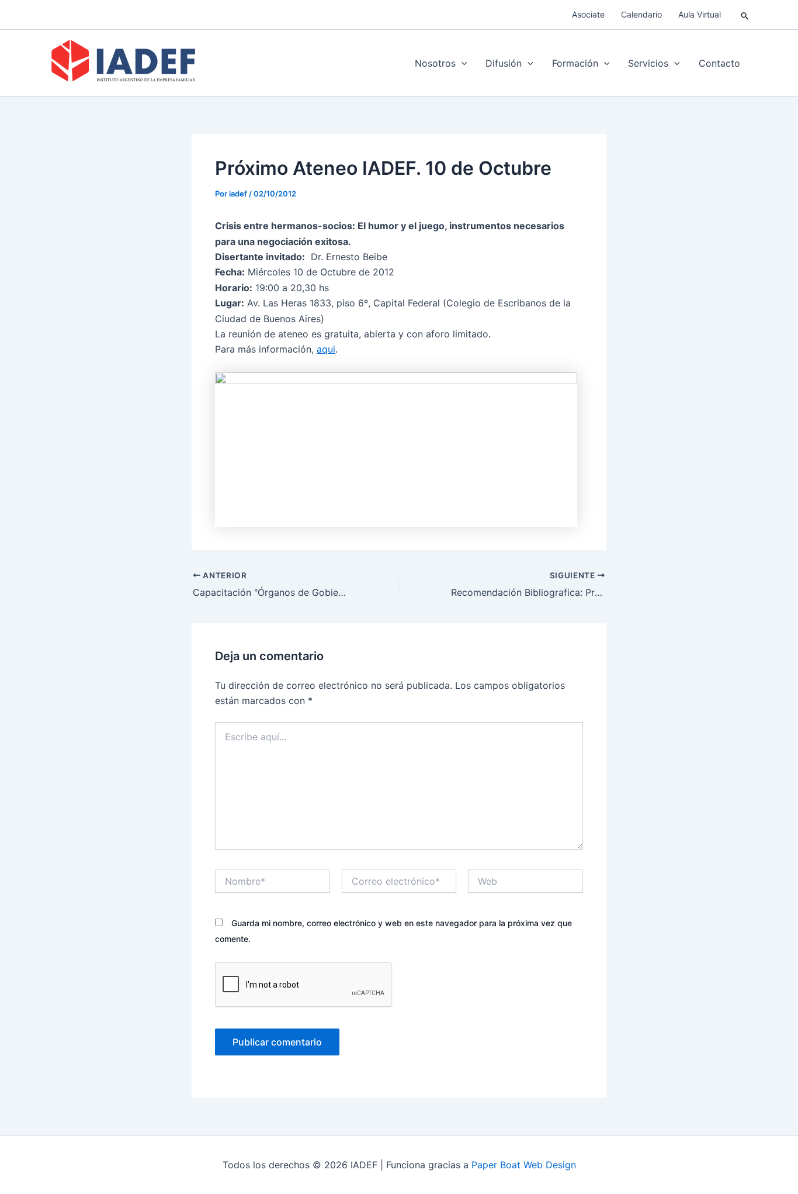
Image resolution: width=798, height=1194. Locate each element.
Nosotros (435, 63)
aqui (326, 349)
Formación (575, 63)
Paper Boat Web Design (523, 1165)
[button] (745, 14)
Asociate (588, 14)
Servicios (648, 63)
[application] (461, 63)
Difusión (503, 63)
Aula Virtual (699, 14)
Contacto (719, 63)
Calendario (641, 14)
